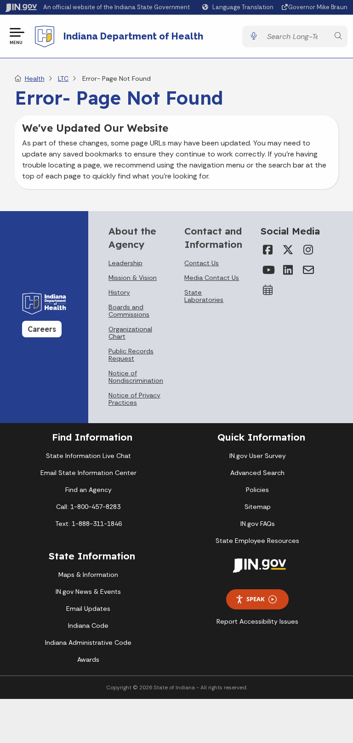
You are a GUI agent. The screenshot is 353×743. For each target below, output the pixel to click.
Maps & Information (88, 574)
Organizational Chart (130, 333)
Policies (257, 490)
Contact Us (201, 263)
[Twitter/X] (288, 249)
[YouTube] (268, 270)
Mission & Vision (132, 278)
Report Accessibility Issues (257, 621)
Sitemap (258, 507)
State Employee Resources (257, 540)
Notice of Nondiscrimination (135, 377)
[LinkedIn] (288, 270)
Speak (255, 599)
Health (35, 78)
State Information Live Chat (88, 456)
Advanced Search (257, 473)
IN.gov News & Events (88, 591)
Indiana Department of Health (133, 36)
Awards (88, 659)
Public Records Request (131, 355)
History (119, 292)
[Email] (308, 270)
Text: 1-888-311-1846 (88, 524)
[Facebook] (268, 249)
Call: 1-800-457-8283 (88, 507)
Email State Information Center (88, 473)
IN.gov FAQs (257, 524)
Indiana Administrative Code (88, 642)
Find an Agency (88, 490)
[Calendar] (268, 290)
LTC (63, 78)
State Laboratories (203, 296)
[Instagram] (308, 249)
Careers (42, 329)
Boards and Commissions (128, 310)
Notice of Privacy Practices (134, 399)
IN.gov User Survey (257, 456)
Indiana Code (88, 625)
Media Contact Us (211, 278)
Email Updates (88, 608)
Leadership (125, 263)
